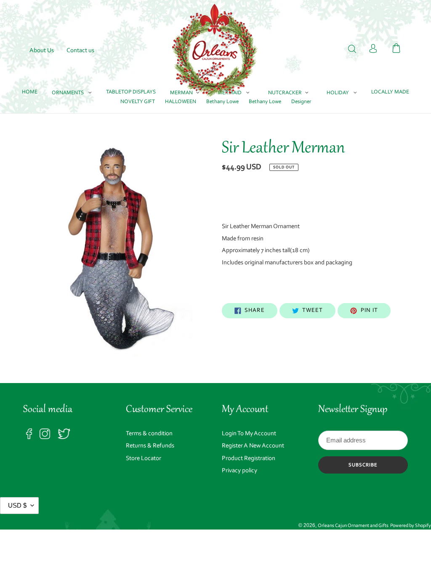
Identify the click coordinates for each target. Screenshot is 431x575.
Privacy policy (239, 471)
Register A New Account (253, 446)
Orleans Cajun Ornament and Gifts (353, 525)
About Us (41, 51)
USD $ (17, 505)
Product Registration (248, 458)
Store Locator (143, 458)
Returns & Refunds (150, 446)
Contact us (80, 51)
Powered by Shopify (410, 525)
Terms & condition (149, 434)
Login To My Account (249, 434)
